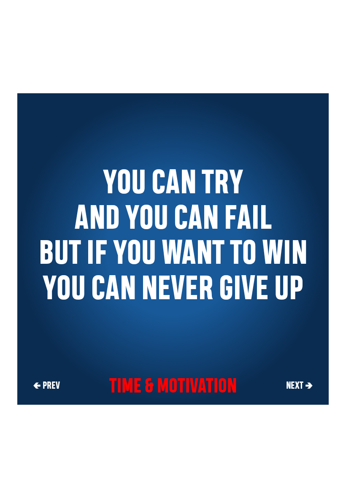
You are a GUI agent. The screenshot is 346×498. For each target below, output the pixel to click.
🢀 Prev (46, 385)
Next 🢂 (299, 385)
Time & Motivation (173, 385)
